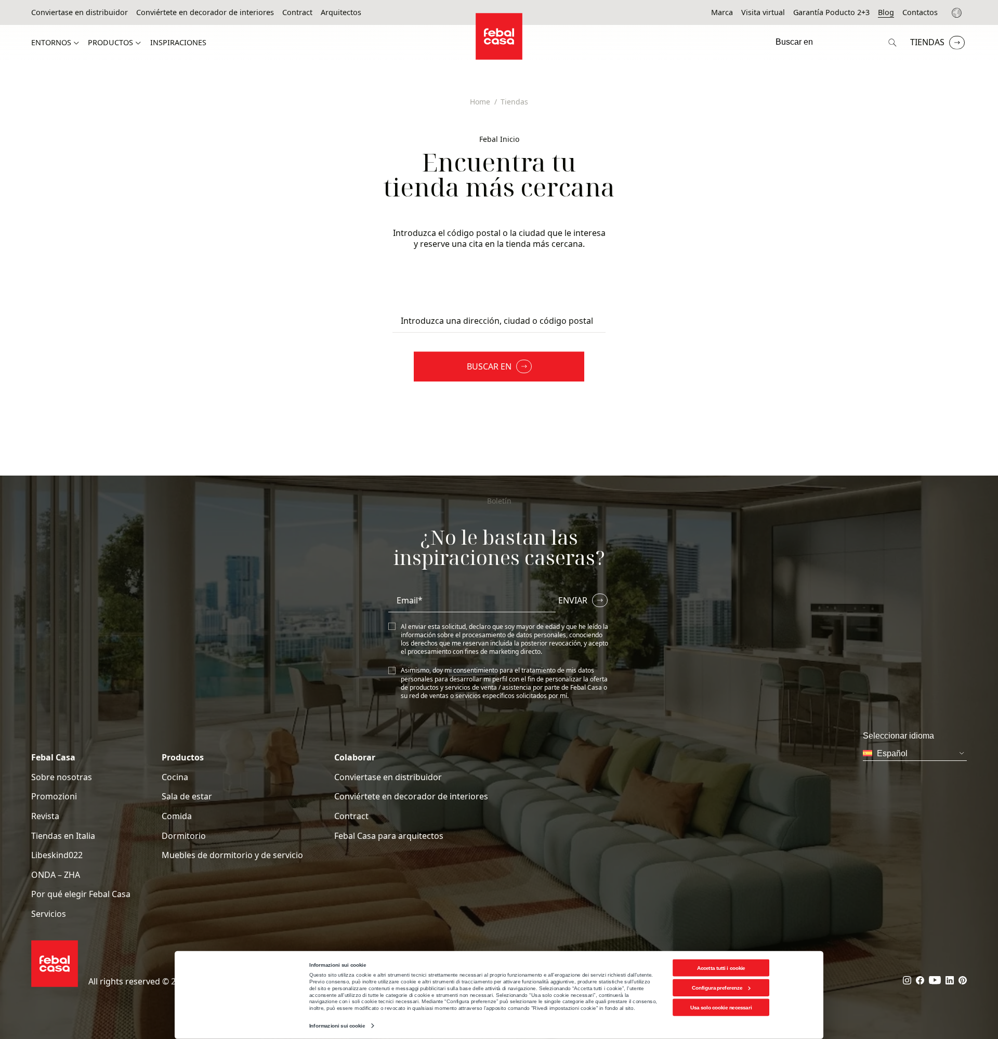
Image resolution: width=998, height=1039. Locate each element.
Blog (886, 12)
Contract (297, 12)
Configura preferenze (717, 988)
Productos (110, 42)
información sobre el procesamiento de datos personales (483, 634)
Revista (45, 816)
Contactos (920, 12)
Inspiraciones (178, 42)
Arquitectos (341, 12)
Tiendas (927, 42)
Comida (177, 816)
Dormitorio (184, 836)
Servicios (48, 914)
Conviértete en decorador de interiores (205, 12)
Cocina (175, 777)
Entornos (51, 42)
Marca (722, 12)
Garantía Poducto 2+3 (831, 12)
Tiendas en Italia (63, 836)
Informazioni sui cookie (337, 1026)
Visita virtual (763, 12)
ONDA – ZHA (55, 875)
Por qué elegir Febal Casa (80, 894)
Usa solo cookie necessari (721, 1007)
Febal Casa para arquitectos (388, 836)
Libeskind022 (57, 855)
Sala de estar (187, 796)
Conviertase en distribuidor (79, 12)
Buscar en (489, 366)
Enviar (572, 600)
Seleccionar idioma (958, 12)
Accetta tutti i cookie (721, 967)
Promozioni (54, 796)
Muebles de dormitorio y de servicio (232, 855)
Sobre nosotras (61, 777)
